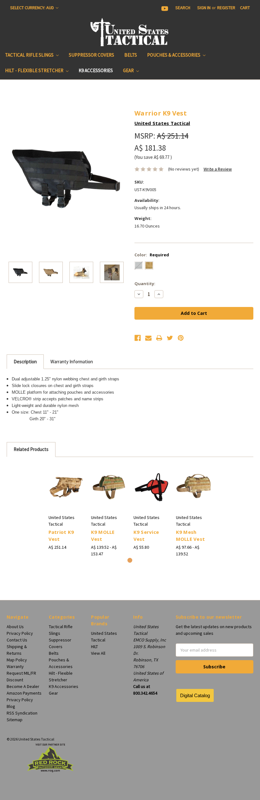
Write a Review (218, 169)
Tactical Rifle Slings (30, 55)
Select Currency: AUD (32, 7)
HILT (94, 646)
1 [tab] (129, 560)
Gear (129, 70)
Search (182, 7)
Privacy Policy (20, 633)
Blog (11, 706)
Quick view (66, 479)
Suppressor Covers (91, 55)
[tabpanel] (66, 507)
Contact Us (17, 640)
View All (98, 653)
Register (226, 7)
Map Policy (17, 660)
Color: (151, 255)
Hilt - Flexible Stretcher (34, 70)
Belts (130, 55)
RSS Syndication (22, 713)
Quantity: (144, 283)
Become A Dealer (23, 686)
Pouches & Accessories (174, 55)
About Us (15, 626)
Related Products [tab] (31, 449)
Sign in (204, 7)
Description (25, 362)
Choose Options (66, 495)
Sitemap (15, 719)
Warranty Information (71, 362)
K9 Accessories (96, 70)
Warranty (15, 666)
